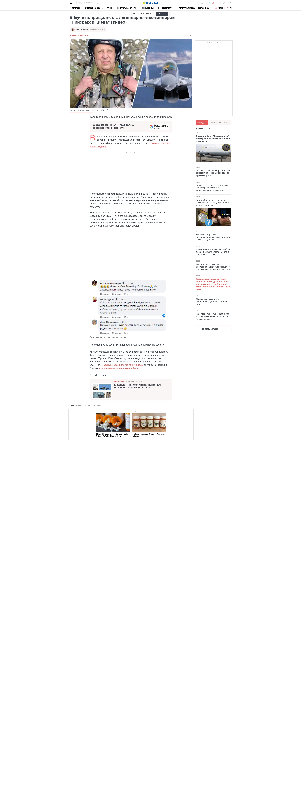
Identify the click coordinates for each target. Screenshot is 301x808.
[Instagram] (220, 3)
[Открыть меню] (71, 3)
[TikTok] (224, 3)
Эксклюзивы (148, 8)
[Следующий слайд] (232, 8)
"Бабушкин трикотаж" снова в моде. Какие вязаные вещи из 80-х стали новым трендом (213, 316)
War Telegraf (119, 381)
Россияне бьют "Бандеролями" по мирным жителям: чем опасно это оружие (213, 138)
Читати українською (79, 35)
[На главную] (150, 3)
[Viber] (206, 3)
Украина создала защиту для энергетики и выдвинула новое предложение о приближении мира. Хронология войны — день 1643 (213, 284)
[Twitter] (216, 2)
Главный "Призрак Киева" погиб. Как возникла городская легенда (137, 386)
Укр (229, 3)
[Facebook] (202, 3)
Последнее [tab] (201, 123)
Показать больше (209, 329)
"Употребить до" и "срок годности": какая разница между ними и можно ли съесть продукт (213, 202)
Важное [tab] (227, 123)
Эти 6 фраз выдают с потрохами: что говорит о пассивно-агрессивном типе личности (212, 187)
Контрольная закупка (127, 8)
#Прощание (80, 405)
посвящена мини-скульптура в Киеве (119, 368)
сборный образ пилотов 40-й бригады (122, 365)
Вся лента (201, 129)
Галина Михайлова (82, 29)
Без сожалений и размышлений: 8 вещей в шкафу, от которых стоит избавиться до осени (213, 252)
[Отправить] (97, 3)
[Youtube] (213, 3)
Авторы (221, 8)
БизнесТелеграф (165, 8)
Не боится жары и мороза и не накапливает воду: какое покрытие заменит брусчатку (213, 237)
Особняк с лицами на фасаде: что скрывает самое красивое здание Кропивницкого (213, 173)
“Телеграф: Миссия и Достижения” (194, 8)
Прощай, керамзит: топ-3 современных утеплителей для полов (211, 301)
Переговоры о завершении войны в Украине (92, 8)
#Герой (99, 405)
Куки (149, 14)
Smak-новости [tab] (215, 123)
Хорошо (162, 14)
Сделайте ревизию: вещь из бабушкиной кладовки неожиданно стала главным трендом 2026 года (213, 266)
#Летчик (91, 405)
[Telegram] (209, 3)
